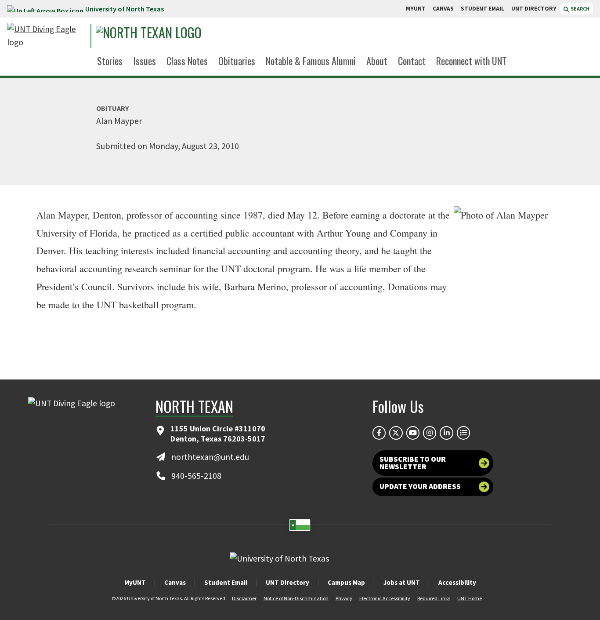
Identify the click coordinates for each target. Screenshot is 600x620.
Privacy (344, 598)
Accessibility (457, 582)
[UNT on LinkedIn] (446, 432)
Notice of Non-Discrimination (296, 598)
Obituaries (236, 60)
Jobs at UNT (401, 582)
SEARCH (579, 8)
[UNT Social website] (463, 432)
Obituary (112, 108)
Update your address (420, 486)
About (376, 60)
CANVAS (443, 8)
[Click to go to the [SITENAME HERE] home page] (46, 36)
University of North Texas (124, 8)
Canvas (175, 582)
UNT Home (469, 598)
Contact (412, 60)
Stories (110, 60)
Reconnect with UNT (471, 60)
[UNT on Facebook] (379, 432)
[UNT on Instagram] (429, 432)
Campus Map (346, 582)
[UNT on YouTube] (412, 432)
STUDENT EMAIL (482, 8)
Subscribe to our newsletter (413, 462)
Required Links (433, 598)
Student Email (225, 582)
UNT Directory (287, 582)
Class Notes (187, 60)
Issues (144, 60)
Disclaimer (244, 598)
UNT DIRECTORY (534, 8)
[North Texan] (176, 35)
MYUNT (416, 8)
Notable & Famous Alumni (311, 60)
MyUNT (135, 582)
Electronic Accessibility (384, 598)
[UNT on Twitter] (395, 432)
